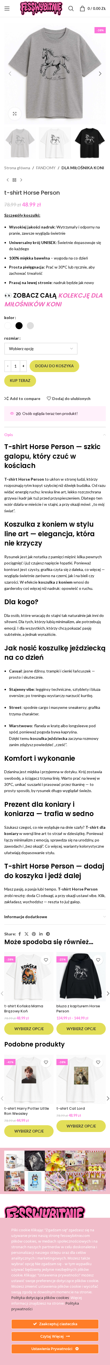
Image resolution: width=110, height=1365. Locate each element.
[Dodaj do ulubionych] (46, 960)
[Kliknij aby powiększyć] (14, 113)
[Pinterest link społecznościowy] (34, 934)
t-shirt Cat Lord (70, 1108)
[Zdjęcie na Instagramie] (14, 1161)
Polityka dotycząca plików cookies (40, 1298)
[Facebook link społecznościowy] (19, 934)
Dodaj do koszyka (54, 366)
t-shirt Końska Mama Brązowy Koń (23, 1009)
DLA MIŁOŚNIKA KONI (82, 167)
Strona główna (17, 167)
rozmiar (11, 338)
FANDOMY (46, 167)
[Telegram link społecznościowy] (48, 934)
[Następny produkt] (21, 180)
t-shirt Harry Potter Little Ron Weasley (26, 1111)
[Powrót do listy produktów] (14, 180)
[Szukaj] (71, 8)
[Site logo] (41, 8)
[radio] (7, 325)
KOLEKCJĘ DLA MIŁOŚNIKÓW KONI (53, 300)
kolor (9, 317)
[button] (10, 73)
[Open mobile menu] (7, 8)
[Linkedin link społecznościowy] (41, 934)
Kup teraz (20, 380)
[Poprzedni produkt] (7, 180)
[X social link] (26, 934)
